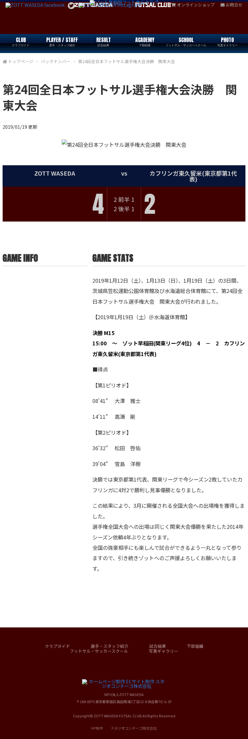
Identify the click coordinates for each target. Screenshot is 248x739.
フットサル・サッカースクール (99, 651)
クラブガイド (57, 646)
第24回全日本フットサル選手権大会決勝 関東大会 (126, 61)
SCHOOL (186, 41)
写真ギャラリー (163, 651)
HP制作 (124, 728)
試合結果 (157, 646)
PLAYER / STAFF (62, 41)
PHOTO (227, 41)
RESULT (103, 41)
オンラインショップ (196, 5)
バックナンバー (55, 61)
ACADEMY (144, 41)
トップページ (20, 61)
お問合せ (234, 5)
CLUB (20, 41)
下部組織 (195, 646)
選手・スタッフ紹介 (110, 646)
